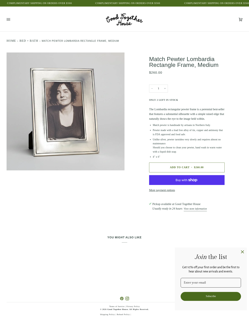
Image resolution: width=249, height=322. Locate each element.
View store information (195, 208)
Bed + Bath (29, 40)
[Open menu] (12, 19)
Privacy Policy (133, 306)
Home (11, 40)
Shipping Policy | (108, 314)
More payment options (162, 190)
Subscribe (211, 296)
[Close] (242, 251)
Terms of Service (116, 306)
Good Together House (117, 309)
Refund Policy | (124, 314)
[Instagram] (127, 298)
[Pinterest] (122, 298)
